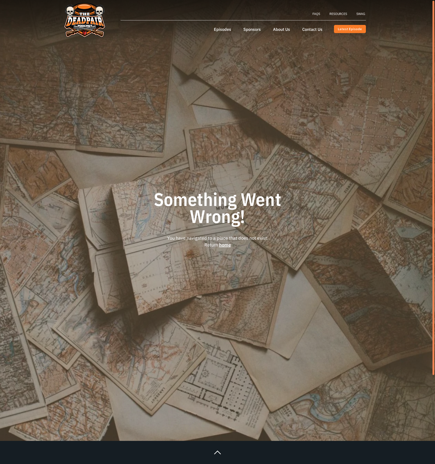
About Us (281, 29)
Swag (360, 14)
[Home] (85, 20)
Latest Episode (350, 29)
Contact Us (312, 29)
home (225, 245)
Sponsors (252, 29)
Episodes (222, 29)
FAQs (316, 14)
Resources (338, 14)
